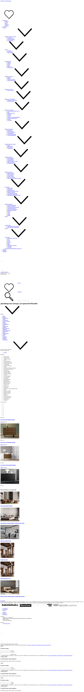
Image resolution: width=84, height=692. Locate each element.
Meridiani (4, 327)
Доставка (7, 24)
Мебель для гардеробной (10, 99)
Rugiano (4, 334)
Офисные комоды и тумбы (12, 161)
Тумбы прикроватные (11, 80)
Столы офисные (10, 159)
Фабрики (4, 249)
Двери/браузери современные (13, 227)
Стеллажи (9, 115)
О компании (5, 20)
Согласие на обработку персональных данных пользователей (39, 645)
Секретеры (9, 120)
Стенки (8, 116)
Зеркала (6, 228)
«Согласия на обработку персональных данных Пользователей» (59, 655)
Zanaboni (4, 338)
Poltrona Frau (5, 331)
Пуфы (8, 65)
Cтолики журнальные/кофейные (13, 117)
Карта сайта (5, 614)
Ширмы (8, 244)
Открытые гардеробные (12, 100)
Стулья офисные (10, 160)
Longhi (4, 325)
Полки (8, 241)
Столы (8, 212)
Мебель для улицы (8, 172)
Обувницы (9, 246)
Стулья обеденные (10, 39)
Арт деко (9, 50)
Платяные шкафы (10, 101)
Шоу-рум (7, 25)
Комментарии (13, 654)
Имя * (12, 650)
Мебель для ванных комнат (10, 144)
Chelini (4, 322)
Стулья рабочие (10, 133)
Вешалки (9, 242)
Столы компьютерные (11, 134)
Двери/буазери (8, 225)
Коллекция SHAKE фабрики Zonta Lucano (13, 248)
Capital (4, 319)
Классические (10, 51)
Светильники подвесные (12, 193)
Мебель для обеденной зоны (10, 36)
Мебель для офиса (8, 157)
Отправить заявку (4, 656)
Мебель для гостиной (9, 110)
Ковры (6, 216)
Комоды (8, 77)
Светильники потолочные (12, 194)
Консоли (9, 119)
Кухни (6, 49)
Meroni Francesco (6, 328)
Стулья (8, 213)
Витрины (9, 114)
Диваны (8, 63)
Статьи (6, 22)
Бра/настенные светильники (12, 191)
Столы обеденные (10, 38)
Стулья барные (10, 40)
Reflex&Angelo (6, 333)
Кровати (9, 78)
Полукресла (9, 37)
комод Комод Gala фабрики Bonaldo (7, 442)
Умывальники (10, 146)
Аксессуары (7, 237)
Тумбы (8, 214)
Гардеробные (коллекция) (12, 209)
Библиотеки (9, 130)
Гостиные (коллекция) (11, 205)
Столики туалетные (11, 79)
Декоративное (10, 188)
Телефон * (13, 651)
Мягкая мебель (8, 61)
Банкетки (9, 62)
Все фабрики (5, 339)
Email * (12, 683)
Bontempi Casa (5, 318)
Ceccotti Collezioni (6, 321)
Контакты (5, 251)
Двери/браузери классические (13, 226)
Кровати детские (10, 90)
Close (2, 646)
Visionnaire (5, 337)
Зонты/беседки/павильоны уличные (14, 178)
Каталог (4, 27)
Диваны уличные (10, 173)
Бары (8, 112)
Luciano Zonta (5, 326)
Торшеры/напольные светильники (14, 195)
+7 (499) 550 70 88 (3, 272)
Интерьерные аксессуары (12, 238)
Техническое (9, 189)
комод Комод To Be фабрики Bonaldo (8, 465)
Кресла (8, 64)
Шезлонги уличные (11, 177)
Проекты (4, 250)
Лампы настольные (11, 192)
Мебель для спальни (9, 76)
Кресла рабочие (10, 131)
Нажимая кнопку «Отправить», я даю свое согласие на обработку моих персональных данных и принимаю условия (37, 655)
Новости (6, 21)
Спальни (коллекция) (11, 208)
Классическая (10, 147)
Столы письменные (11, 132)
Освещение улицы (11, 190)
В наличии (5, 26)
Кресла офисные (10, 158)
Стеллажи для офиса (11, 163)
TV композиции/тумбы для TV (13, 111)
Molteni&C (5, 329)
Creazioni (4, 323)
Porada (4, 332)
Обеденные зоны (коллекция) (13, 207)
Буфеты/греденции (11, 113)
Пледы (8, 240)
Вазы (8, 243)
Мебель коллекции (8, 204)
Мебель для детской (9, 89)
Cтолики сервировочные (12, 118)
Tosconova (5, 336)
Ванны (8, 145)
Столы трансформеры (11, 135)
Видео (6, 23)
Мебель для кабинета (9, 129)
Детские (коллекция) (11, 206)
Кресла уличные (10, 174)
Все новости (2, 600)
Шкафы (8, 215)
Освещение (7, 187)
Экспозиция (5, 609)
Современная (10, 148)
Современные (10, 52)
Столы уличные (10, 175)
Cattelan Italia (5, 320)
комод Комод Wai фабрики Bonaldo (7, 419)
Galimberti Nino (6, 324)
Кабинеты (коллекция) (11, 210)
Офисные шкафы (10, 162)
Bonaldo (4, 317)
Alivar (4, 316)
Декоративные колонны (12, 245)
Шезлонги (9, 66)
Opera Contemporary (6, 330)
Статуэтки (9, 247)
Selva (4, 335)
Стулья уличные (10, 176)
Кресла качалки (10, 67)
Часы (8, 239)
